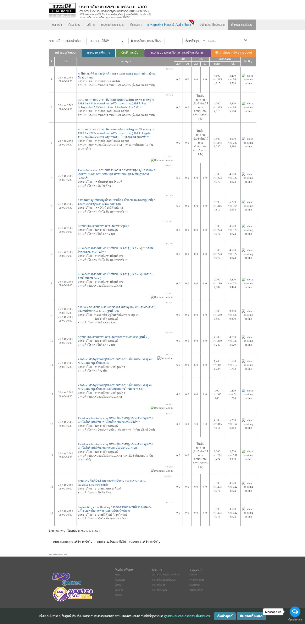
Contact (193, 575)
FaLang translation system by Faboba (58, 554)
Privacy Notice (196, 580)
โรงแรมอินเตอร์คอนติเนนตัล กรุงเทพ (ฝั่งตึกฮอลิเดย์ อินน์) (121, 85)
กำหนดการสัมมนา (242, 24)
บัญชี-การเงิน (130, 52)
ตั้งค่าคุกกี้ (225, 616)
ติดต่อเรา (136, 24)
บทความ (119, 590)
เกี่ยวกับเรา (74, 24)
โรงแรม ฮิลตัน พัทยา (100, 185)
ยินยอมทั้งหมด (251, 616)
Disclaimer (194, 585)
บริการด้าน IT (158, 585)
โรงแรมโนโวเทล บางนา (102, 233)
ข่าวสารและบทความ (112, 24)
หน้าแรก (57, 24)
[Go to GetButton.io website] (295, 619)
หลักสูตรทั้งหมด (65, 52)
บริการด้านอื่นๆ (159, 590)
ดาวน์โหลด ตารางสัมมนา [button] (147, 40)
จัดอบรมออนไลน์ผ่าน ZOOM (105, 285)
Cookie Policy (196, 590)
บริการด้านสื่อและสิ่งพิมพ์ (164, 580)
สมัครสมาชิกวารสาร (212, 24)
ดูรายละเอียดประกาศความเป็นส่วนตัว (187, 616)
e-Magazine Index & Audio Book (169, 24)
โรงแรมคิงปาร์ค (97, 370)
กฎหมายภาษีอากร (98, 52)
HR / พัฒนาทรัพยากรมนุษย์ (233, 52)
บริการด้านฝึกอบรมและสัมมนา (166, 575)
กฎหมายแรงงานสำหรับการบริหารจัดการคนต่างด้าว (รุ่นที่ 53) (113, 337)
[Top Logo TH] (144, 11)
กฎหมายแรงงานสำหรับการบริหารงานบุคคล (103, 226)
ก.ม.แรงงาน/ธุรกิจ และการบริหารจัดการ (177, 52)
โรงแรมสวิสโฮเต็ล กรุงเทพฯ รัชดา (108, 211)
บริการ (91, 24)
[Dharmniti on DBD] (66, 579)
